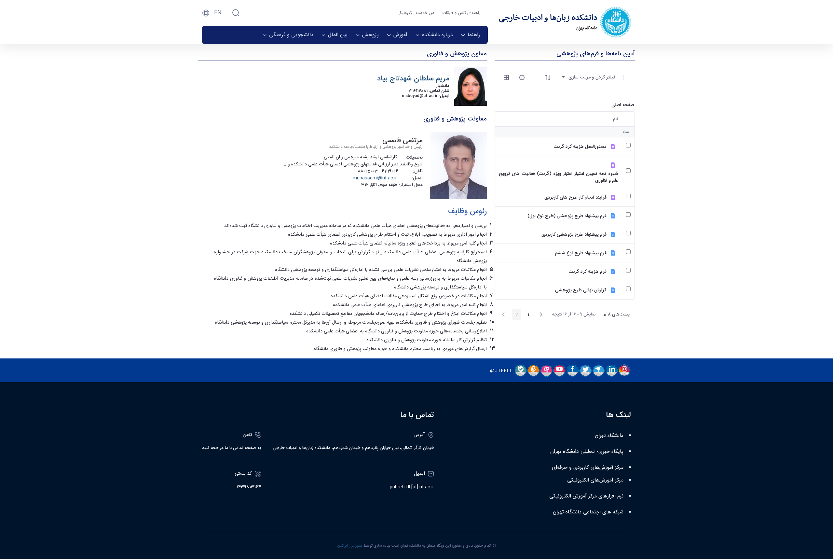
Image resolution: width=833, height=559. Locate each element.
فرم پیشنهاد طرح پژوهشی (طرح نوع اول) (567, 216)
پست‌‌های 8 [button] (614, 315)
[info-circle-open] (522, 77)
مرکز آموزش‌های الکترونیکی (595, 480)
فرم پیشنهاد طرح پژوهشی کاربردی (574, 234)
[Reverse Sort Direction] (547, 77)
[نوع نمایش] (506, 77)
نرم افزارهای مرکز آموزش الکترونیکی (586, 496)
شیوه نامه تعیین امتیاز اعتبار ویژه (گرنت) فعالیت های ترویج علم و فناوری (558, 177)
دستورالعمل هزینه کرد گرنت (580, 146)
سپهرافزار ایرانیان (349, 545)
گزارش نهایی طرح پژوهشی (581, 290)
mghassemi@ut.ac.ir (375, 178)
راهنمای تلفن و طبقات (462, 13)
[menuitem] (470, 35)
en (218, 12)
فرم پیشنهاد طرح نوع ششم (581, 253)
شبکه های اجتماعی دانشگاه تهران (588, 512)
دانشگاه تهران (609, 435)
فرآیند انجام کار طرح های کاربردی (575, 197)
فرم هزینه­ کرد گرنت (587, 271)
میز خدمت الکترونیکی (415, 13)
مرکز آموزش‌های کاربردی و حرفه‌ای (587, 467)
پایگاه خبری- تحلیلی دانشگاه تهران (586, 451)
